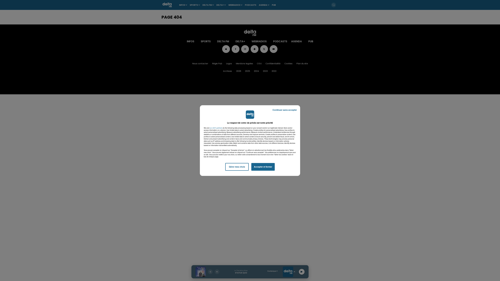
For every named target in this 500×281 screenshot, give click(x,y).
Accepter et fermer (263, 166)
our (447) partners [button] (216, 128)
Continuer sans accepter (285, 109)
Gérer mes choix (237, 166)
